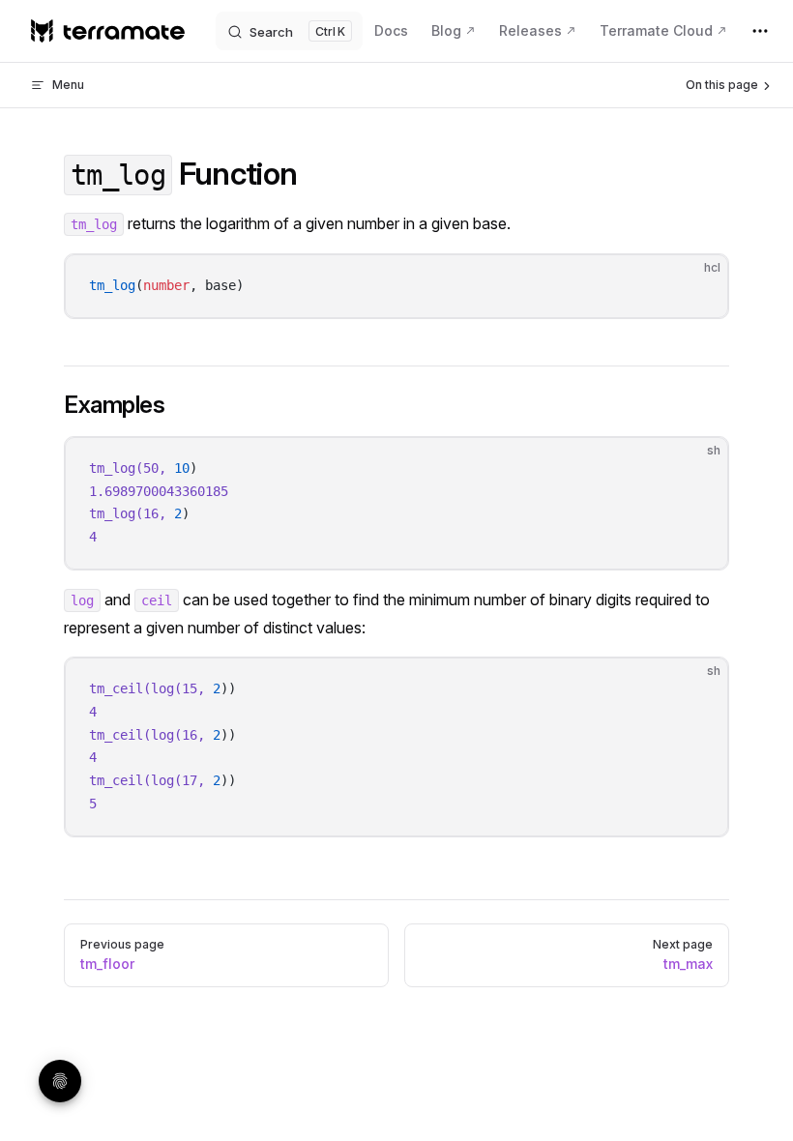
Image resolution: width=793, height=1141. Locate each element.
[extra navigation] (760, 31)
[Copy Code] (697, 285)
